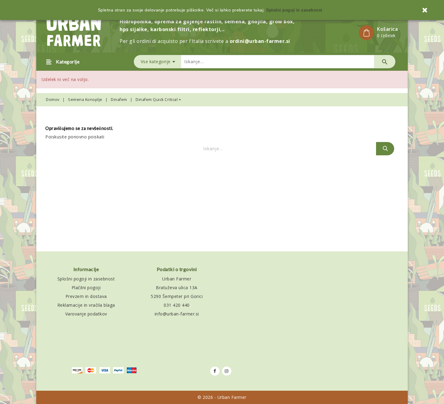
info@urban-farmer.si (177, 314)
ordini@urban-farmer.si (260, 41)
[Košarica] (366, 32)
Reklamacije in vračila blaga (86, 305)
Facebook (215, 371)
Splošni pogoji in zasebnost (86, 279)
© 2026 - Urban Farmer (222, 397)
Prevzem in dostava (86, 296)
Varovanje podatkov (86, 314)
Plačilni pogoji (86, 287)
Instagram (226, 371)
